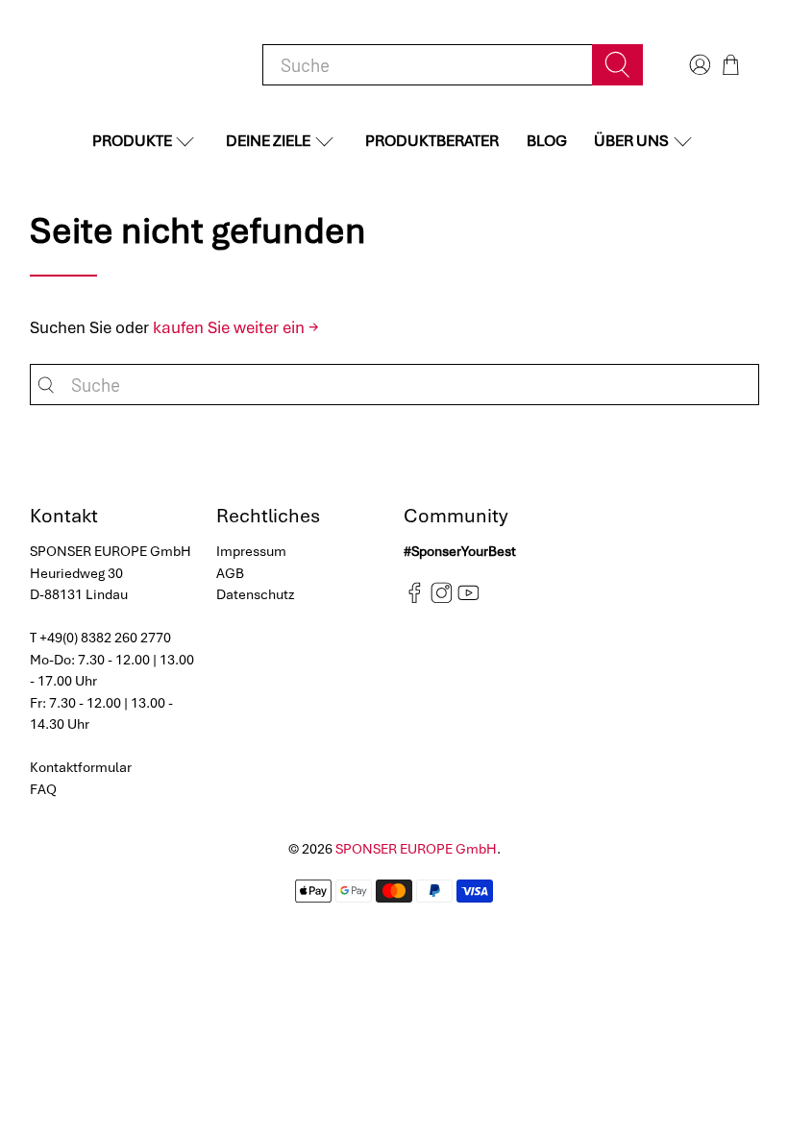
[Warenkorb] (731, 65)
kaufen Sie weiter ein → (236, 327)
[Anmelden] (697, 65)
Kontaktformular (81, 767)
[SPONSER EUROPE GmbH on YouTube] (468, 599)
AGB (230, 573)
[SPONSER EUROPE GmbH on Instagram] (442, 599)
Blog (547, 141)
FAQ (43, 789)
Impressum (251, 551)
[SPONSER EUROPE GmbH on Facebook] (415, 599)
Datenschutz (255, 594)
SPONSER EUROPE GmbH (416, 848)
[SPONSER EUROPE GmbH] (130, 65)
